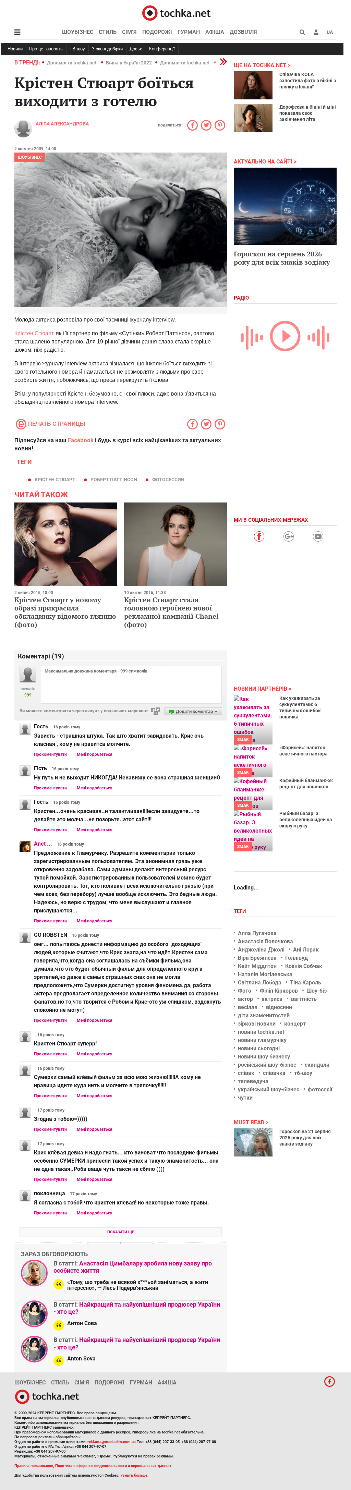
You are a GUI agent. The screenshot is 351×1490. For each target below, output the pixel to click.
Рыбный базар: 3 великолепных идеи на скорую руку (305, 819)
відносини (279, 1007)
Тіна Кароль (305, 982)
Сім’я (129, 32)
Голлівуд (296, 958)
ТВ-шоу (77, 48)
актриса (272, 999)
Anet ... (43, 843)
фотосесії (320, 1089)
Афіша (214, 32)
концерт (295, 1023)
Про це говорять (46, 48)
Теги (240, 911)
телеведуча (253, 1081)
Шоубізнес (77, 32)
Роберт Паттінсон (113, 479)
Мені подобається (94, 754)
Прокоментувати (50, 754)
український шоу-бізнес (268, 1089)
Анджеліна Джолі (261, 949)
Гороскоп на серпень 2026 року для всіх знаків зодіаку (282, 258)
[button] (316, 32)
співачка (274, 1073)
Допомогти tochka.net (72, 62)
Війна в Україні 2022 (129, 62)
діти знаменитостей (264, 1015)
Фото (244, 991)
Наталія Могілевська (265, 974)
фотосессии (168, 479)
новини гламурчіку (262, 1040)
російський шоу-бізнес (267, 1065)
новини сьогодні (259, 1048)
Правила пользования (33, 1466)
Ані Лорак (306, 949)
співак (246, 1073)
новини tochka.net (261, 1032)
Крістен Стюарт (33, 333)
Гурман (189, 32)
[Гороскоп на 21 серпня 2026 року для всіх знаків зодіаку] (253, 1142)
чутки (245, 1097)
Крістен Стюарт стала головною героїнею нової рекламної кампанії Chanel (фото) (171, 612)
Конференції (162, 48)
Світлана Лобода (259, 982)
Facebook (81, 440)
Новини (15, 48)
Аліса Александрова (62, 123)
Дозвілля (243, 32)
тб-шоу (303, 1073)
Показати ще (120, 1232)
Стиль (108, 32)
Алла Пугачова (257, 933)
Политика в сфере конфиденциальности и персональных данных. (113, 1466)
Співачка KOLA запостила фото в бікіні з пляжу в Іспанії (307, 80)
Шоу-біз (316, 991)
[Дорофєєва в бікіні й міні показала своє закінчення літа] (253, 118)
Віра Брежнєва (257, 958)
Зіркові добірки (107, 48)
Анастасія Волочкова (265, 941)
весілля (247, 1007)
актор (245, 999)
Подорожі (157, 32)
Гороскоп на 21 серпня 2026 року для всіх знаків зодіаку (305, 1138)
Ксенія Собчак (303, 966)
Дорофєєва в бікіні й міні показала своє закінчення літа (307, 113)
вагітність (304, 999)
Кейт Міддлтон (257, 966)
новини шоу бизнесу (264, 1056)
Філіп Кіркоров (279, 991)
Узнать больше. (134, 1475)
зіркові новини (257, 1023)
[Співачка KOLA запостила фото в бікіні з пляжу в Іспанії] (253, 85)
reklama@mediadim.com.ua (111, 1442)
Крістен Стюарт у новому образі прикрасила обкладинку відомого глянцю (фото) (65, 612)
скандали (317, 1065)
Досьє (136, 48)
